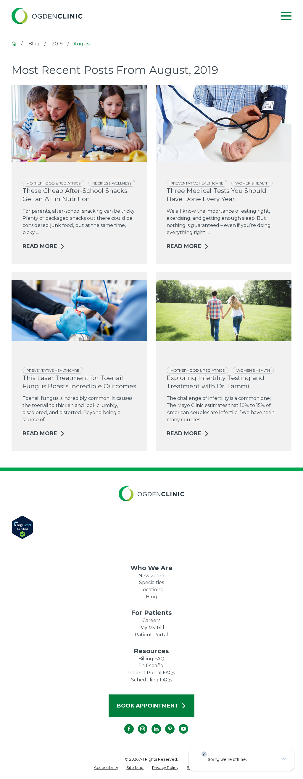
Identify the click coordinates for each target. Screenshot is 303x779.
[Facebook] (124, 724)
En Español (151, 665)
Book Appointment (147, 705)
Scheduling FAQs (151, 680)
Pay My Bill (151, 627)
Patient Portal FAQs (151, 672)
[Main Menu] (286, 16)
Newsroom (151, 575)
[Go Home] (14, 44)
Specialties (151, 582)
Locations (151, 589)
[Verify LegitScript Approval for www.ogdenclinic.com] (151, 527)
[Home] (47, 16)
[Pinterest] (165, 724)
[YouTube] (178, 724)
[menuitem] (106, 768)
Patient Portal (151, 634)
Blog (151, 597)
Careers (151, 620)
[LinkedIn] (151, 724)
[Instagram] (138, 724)
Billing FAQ (151, 659)
